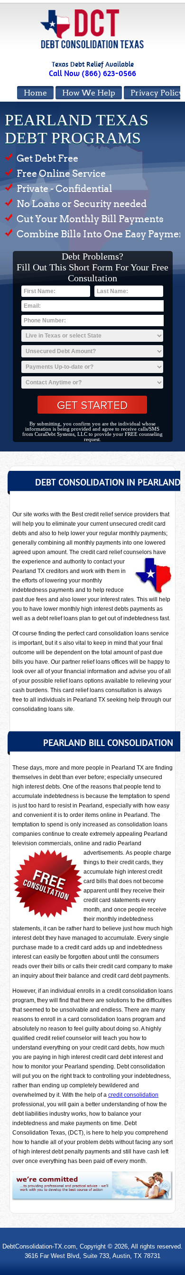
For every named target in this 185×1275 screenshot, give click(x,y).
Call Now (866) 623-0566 (92, 73)
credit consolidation (133, 1095)
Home (35, 92)
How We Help (88, 92)
